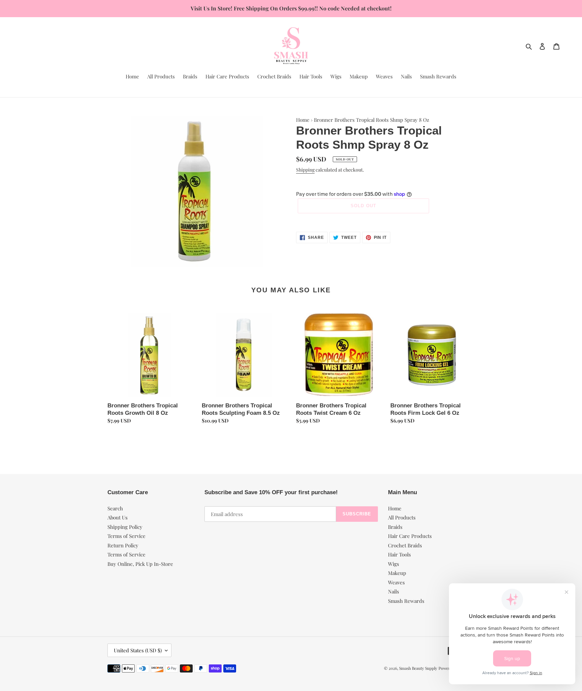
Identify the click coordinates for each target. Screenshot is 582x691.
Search (115, 508)
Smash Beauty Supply (418, 668)
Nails (393, 591)
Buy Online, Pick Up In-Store (140, 563)
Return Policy (122, 545)
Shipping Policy (124, 526)
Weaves (396, 582)
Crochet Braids (405, 545)
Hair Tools (399, 554)
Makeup (397, 573)
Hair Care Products (410, 536)
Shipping (305, 170)
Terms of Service (126, 536)
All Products (402, 517)
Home (303, 119)
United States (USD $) (138, 650)
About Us (117, 517)
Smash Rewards (406, 600)
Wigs (393, 563)
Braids (395, 526)
